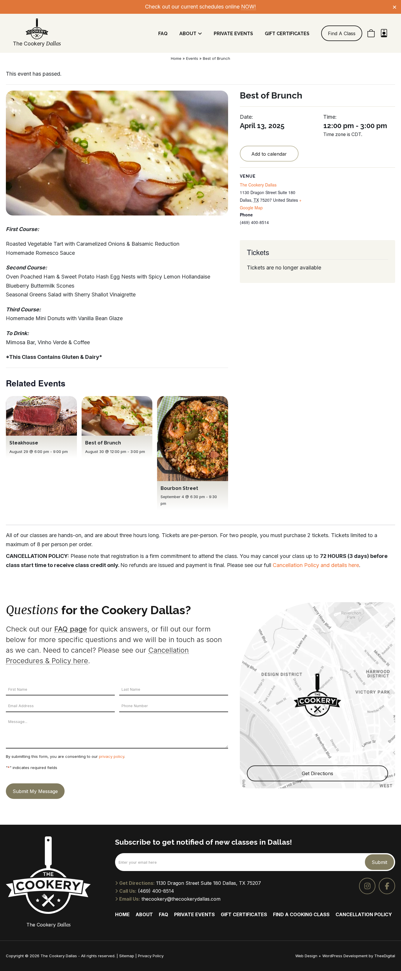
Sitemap (126, 955)
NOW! (248, 7)
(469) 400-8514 (156, 891)
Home (176, 58)
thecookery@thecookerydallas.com (180, 899)
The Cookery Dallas (258, 185)
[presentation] (41, 416)
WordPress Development (345, 955)
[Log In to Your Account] (384, 33)
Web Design (306, 955)
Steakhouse (23, 443)
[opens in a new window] (367, 886)
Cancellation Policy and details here (316, 565)
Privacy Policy (151, 955)
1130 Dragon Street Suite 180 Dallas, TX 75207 (208, 883)
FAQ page (70, 629)
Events (192, 58)
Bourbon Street (179, 488)
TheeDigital (384, 955)
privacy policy (111, 756)
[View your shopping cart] (371, 33)
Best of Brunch (103, 443)
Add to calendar (269, 154)
